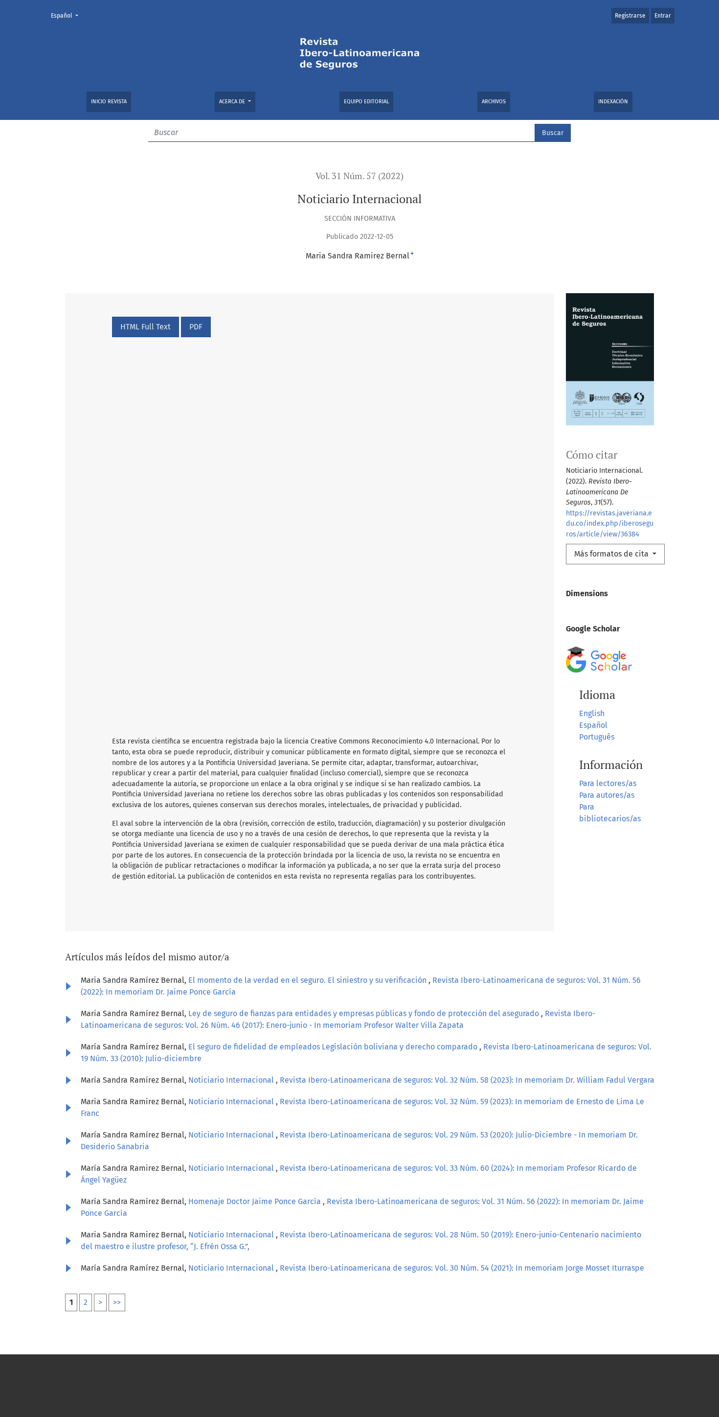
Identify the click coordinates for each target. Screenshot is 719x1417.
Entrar (662, 15)
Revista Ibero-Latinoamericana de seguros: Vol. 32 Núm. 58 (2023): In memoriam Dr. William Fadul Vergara (467, 1080)
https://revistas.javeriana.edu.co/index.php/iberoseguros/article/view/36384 (609, 523)
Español (67, 15)
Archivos (494, 101)
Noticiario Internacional (232, 1080)
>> (117, 1302)
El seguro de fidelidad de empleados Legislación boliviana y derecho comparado (333, 1046)
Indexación (613, 101)
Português (596, 737)
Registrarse (630, 15)
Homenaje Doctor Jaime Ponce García (255, 1201)
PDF (195, 326)
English (592, 713)
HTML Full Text (145, 326)
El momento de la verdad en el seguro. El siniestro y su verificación (308, 980)
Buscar (552, 133)
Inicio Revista (109, 101)
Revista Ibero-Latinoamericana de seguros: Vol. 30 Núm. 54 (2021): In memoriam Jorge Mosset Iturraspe (462, 1268)
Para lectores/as (607, 783)
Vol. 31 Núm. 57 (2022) (359, 176)
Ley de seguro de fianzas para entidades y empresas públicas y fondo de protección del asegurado (364, 1013)
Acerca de (233, 101)
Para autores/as (606, 795)
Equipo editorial (366, 101)
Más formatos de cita (612, 553)
